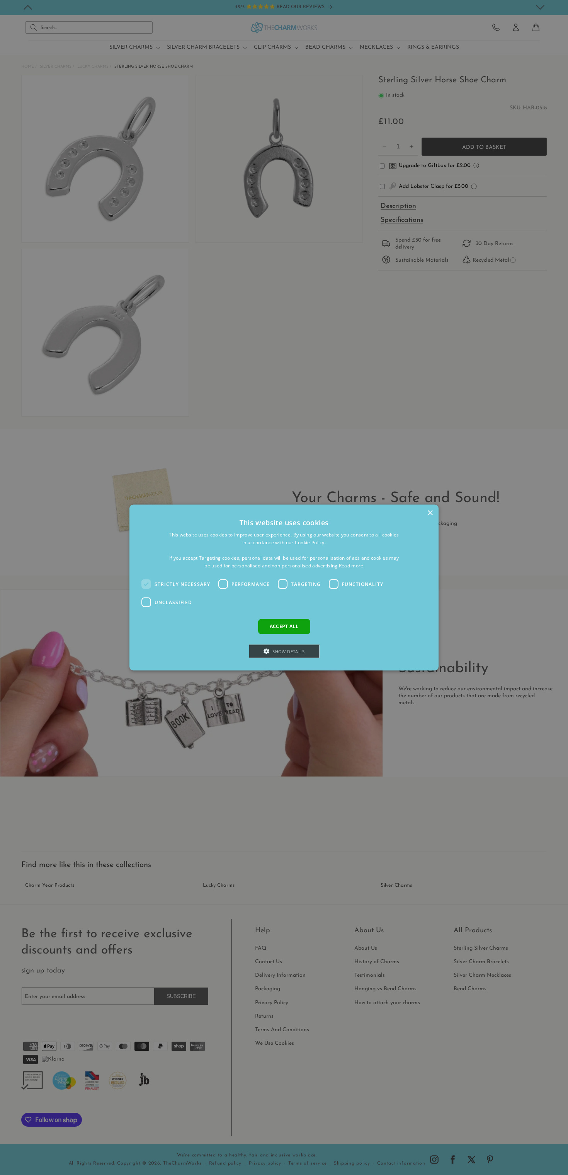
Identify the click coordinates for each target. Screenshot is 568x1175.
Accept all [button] (284, 626)
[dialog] (284, 588)
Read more (351, 565)
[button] (284, 651)
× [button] (430, 513)
